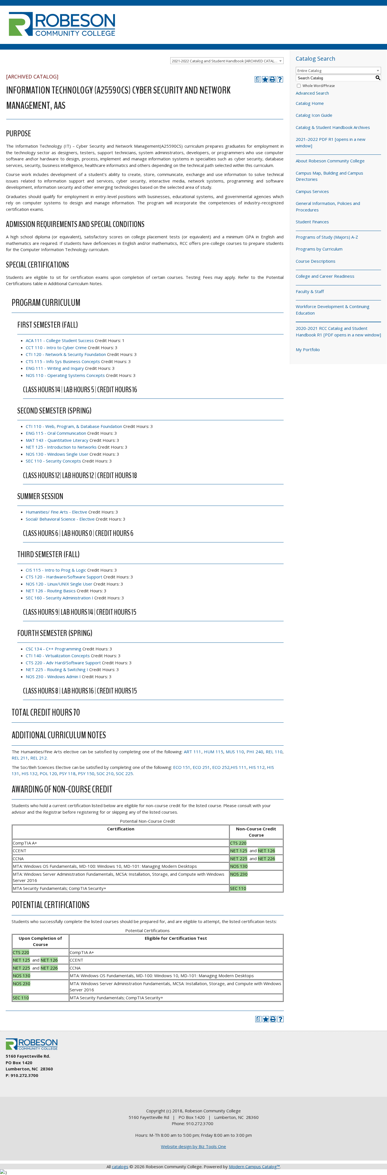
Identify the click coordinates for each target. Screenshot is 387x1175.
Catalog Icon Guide (314, 115)
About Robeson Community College (330, 161)
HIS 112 (257, 767)
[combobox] (227, 60)
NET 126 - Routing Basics (51, 590)
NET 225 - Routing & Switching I (57, 669)
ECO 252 (220, 767)
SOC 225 (124, 773)
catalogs (120, 1166)
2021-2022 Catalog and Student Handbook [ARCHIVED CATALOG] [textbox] (226, 60)
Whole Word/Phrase (319, 85)
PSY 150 (86, 773)
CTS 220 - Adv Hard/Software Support (63, 662)
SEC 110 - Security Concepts (53, 461)
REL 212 (38, 758)
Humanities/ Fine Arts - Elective (56, 512)
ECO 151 (181, 767)
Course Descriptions (315, 261)
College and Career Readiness (325, 276)
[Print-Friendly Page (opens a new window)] (272, 79)
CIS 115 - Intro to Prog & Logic (56, 570)
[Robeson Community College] (62, 38)
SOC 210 (105, 773)
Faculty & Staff (310, 291)
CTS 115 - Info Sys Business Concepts (63, 361)
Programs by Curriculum (319, 249)
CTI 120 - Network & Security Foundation (66, 354)
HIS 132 (29, 773)
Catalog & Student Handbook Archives (333, 127)
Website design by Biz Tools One (193, 1146)
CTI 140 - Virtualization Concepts (58, 655)
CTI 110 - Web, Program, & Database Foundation (74, 426)
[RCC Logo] (34, 1050)
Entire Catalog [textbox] (309, 70)
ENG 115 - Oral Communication (56, 433)
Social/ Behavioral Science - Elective (60, 519)
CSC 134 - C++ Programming (53, 649)
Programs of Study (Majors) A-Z (327, 237)
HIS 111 (238, 767)
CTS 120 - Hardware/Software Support (64, 577)
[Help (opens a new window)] (280, 79)
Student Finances (312, 221)
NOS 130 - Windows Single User (57, 454)
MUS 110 (235, 751)
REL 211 (20, 758)
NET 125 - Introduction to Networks (61, 447)
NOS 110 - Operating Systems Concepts (65, 375)
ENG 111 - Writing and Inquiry (55, 368)
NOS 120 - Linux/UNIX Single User (59, 584)
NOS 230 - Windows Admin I (53, 676)
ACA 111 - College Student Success (60, 340)
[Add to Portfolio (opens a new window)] (265, 79)
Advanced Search (312, 93)
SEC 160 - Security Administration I (59, 598)
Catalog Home (310, 103)
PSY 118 (67, 773)
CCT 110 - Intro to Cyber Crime (56, 347)
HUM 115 (213, 751)
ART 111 (192, 751)
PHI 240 (254, 751)
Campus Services (312, 191)
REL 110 (274, 751)
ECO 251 (201, 767)
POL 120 (48, 773)
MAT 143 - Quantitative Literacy (57, 440)
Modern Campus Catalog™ (254, 1166)
